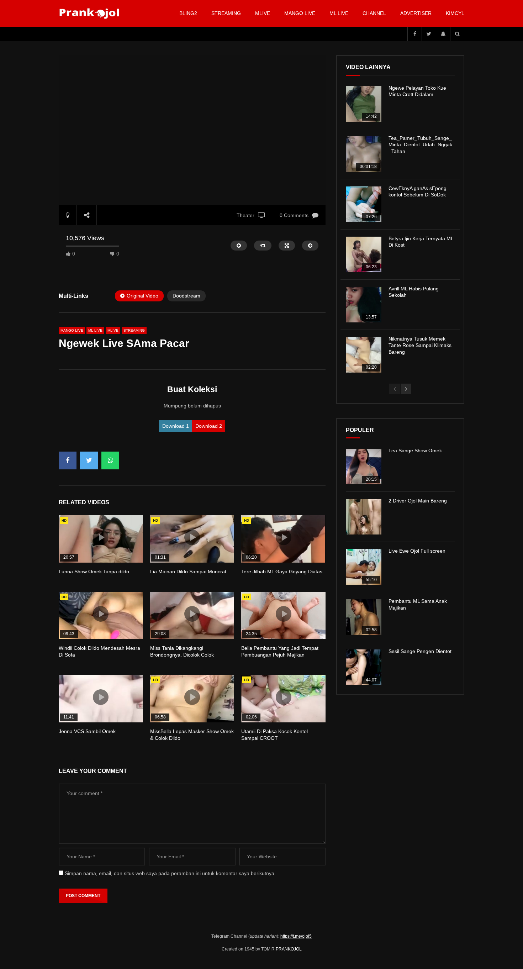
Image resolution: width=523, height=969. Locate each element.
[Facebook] (414, 34)
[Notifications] (443, 34)
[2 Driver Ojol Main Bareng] (363, 516)
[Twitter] (429, 34)
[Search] (457, 34)
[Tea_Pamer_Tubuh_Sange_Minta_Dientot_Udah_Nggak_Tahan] (363, 154)
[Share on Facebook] (67, 460)
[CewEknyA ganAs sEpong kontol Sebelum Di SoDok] (363, 204)
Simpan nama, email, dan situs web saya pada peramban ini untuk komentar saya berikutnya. (170, 873)
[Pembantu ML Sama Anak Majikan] (363, 617)
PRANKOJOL (289, 949)
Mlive (262, 13)
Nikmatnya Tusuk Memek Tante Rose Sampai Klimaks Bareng (420, 345)
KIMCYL (455, 13)
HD (64, 520)
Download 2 (208, 426)
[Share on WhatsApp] (110, 460)
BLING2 (188, 13)
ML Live (95, 330)
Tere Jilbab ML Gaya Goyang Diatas (281, 571)
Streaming (226, 13)
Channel (374, 13)
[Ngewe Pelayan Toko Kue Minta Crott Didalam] (363, 104)
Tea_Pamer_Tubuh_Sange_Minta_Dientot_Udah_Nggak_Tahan (420, 144)
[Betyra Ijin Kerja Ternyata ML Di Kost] (363, 254)
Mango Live (299, 13)
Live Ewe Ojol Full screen (417, 551)
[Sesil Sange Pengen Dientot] (363, 667)
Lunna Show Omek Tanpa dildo (94, 571)
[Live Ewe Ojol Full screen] (363, 567)
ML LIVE (338, 13)
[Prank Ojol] (90, 13)
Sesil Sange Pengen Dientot (420, 651)
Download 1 (175, 426)
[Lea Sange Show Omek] (363, 466)
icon (101, 537)
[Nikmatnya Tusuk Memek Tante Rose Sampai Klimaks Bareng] (363, 355)
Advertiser (416, 13)
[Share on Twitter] (89, 460)
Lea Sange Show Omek (415, 450)
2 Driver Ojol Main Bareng (418, 501)
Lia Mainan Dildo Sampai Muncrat (188, 571)
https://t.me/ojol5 (296, 936)
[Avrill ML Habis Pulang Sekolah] (363, 304)
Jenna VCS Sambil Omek (87, 731)
